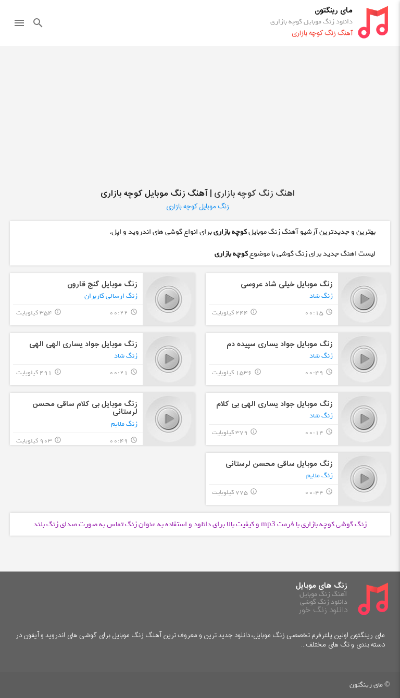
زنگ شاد (321, 295)
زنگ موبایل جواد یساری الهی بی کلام (274, 404)
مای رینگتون (334, 11)
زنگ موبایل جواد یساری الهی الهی (83, 344)
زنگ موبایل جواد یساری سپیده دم (280, 344)
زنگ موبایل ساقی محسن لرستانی (279, 464)
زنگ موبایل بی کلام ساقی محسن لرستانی (85, 408)
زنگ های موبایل (321, 586)
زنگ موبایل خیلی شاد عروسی (287, 284)
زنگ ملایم (124, 423)
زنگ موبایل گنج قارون (102, 284)
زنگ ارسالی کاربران (111, 295)
